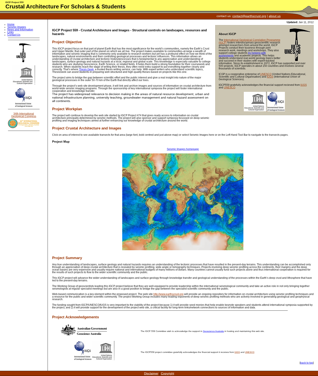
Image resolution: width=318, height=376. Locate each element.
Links (10, 32)
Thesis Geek (86, 69)
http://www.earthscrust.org (168, 294)
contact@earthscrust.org (249, 16)
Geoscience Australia (213, 331)
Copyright (167, 373)
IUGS (270, 76)
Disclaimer (151, 373)
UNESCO (265, 74)
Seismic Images (16, 27)
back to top (306, 363)
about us (275, 16)
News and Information (20, 29)
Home (10, 24)
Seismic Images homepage (183, 149)
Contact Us (13, 34)
